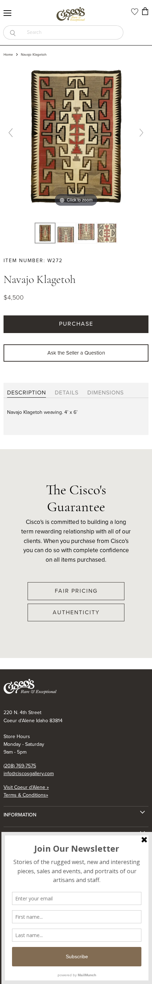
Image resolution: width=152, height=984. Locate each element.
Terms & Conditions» (26, 795)
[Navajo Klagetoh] (65, 233)
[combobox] (72, 32)
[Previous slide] (11, 133)
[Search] (12, 32)
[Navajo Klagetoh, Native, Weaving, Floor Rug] (45, 233)
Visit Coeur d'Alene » (26, 787)
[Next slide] (141, 133)
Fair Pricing (76, 591)
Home (8, 55)
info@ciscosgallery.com (29, 773)
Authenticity (76, 612)
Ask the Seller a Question (76, 353)
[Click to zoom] (76, 135)
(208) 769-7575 (20, 765)
